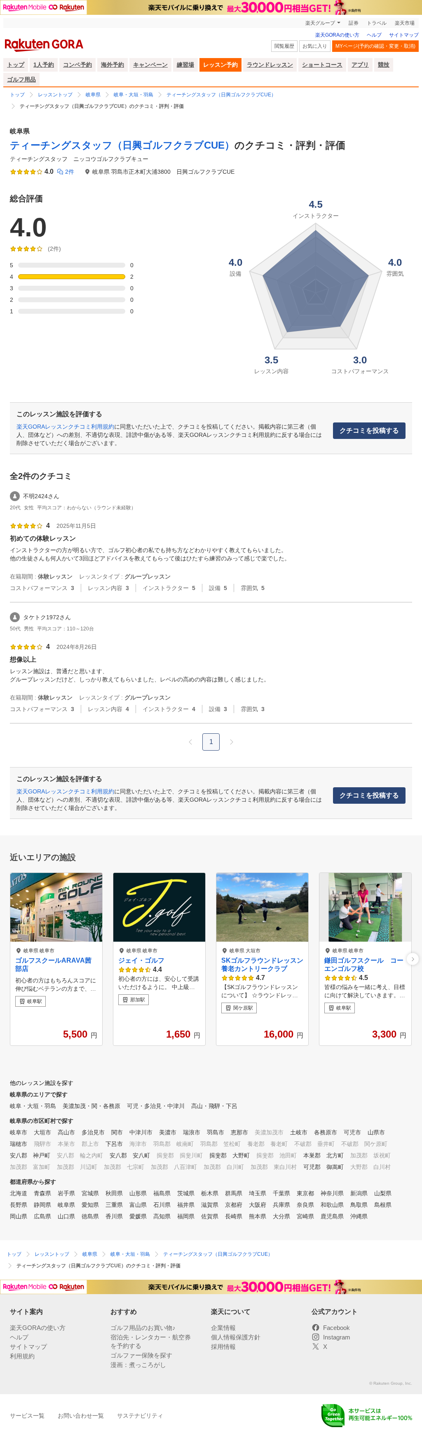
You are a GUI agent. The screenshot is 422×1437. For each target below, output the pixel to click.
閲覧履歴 (284, 46)
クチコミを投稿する (369, 430)
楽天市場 (405, 23)
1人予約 (43, 64)
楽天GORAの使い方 (337, 35)
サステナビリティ (140, 1415)
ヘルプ (374, 35)
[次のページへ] (231, 742)
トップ (15, 64)
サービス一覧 (27, 1415)
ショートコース (322, 64)
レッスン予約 (220, 64)
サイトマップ (404, 35)
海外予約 (112, 64)
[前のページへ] (190, 742)
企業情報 (223, 1327)
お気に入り (314, 46)
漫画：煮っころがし (138, 1364)
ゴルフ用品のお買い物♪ (143, 1327)
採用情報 (223, 1346)
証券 (354, 23)
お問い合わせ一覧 (81, 1415)
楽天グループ (320, 23)
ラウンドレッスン (270, 64)
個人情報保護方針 (235, 1337)
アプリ (360, 64)
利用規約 (22, 1356)
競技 (383, 64)
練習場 (185, 64)
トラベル (377, 23)
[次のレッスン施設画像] (413, 959)
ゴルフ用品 (21, 79)
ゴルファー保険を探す (141, 1355)
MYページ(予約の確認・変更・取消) (375, 46)
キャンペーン (150, 64)
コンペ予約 (77, 64)
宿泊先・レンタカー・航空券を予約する (150, 1341)
